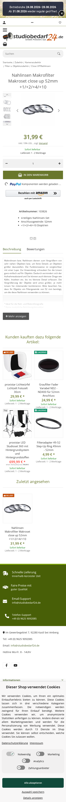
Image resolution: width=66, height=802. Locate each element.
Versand (43, 143)
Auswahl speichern (33, 792)
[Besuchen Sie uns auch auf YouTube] (15, 665)
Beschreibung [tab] (12, 249)
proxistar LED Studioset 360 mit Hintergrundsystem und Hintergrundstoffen (17, 450)
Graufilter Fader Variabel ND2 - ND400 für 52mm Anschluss (48, 390)
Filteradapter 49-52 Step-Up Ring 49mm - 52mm (48, 446)
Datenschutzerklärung (15, 743)
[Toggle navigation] (5, 30)
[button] (32, 22)
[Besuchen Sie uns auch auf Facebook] (6, 665)
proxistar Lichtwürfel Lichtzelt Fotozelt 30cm (17, 388)
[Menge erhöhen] (59, 163)
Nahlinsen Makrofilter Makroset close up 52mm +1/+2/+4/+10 (17, 533)
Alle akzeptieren (33, 782)
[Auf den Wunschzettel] (31, 238)
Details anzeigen (33, 798)
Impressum (36, 743)
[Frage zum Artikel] (34, 238)
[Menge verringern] (6, 163)
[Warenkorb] (5, 44)
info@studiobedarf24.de (25, 645)
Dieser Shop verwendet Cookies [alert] (33, 687)
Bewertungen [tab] (36, 249)
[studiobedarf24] (33, 37)
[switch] (10, 754)
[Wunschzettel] (60, 22)
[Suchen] (60, 53)
